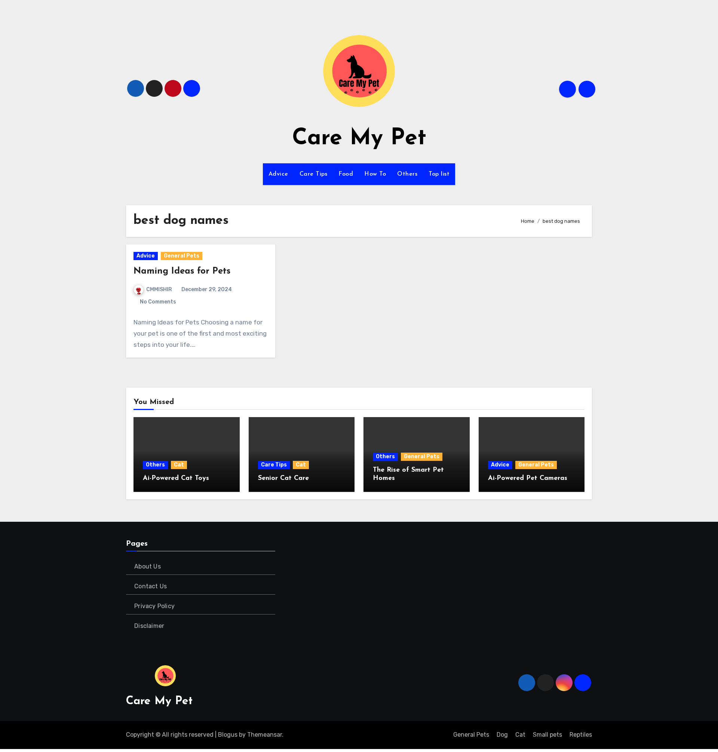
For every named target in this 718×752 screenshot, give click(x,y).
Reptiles (581, 734)
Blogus (227, 734)
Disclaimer (149, 625)
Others (407, 174)
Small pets (547, 734)
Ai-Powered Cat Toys (176, 478)
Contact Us (150, 586)
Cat (179, 465)
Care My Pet (359, 138)
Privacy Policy (154, 606)
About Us (147, 566)
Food (345, 174)
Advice (278, 174)
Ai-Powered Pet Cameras (527, 478)
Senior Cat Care (283, 478)
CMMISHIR (159, 289)
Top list (439, 174)
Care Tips (314, 174)
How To (375, 174)
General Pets (181, 256)
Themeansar (264, 734)
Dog (502, 734)
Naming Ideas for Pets (182, 271)
